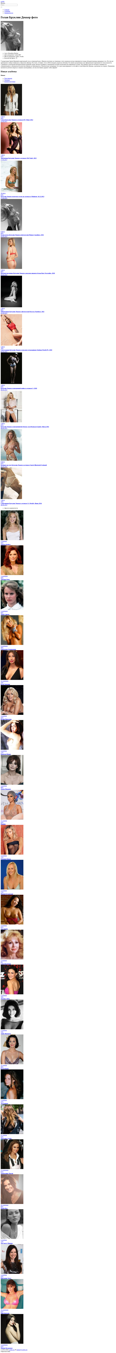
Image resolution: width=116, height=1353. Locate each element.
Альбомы (7, 11)
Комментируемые (9, 81)
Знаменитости (8, 13)
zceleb (2, 1)
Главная (6, 9)
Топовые (7, 80)
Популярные (8, 78)
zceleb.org (12, 1350)
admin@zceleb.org (22, 1350)
